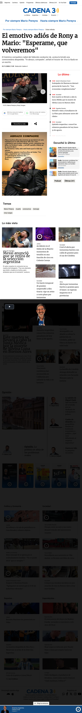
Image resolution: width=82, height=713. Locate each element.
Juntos (38, 244)
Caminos (15, 2)
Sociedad (58, 94)
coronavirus (27, 209)
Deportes (7, 2)
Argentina (35, 15)
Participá (73, 3)
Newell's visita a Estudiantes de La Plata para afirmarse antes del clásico (65, 113)
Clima (61, 282)
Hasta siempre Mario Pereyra (58, 20)
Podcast (57, 181)
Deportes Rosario (61, 108)
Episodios (61, 156)
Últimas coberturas (41, 2)
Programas (29, 2)
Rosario (53, 15)
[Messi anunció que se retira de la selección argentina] (17, 237)
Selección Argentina (8, 251)
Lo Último (27, 15)
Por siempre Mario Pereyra (22, 20)
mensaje (36, 209)
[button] (43, 91)
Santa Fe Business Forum (63, 81)
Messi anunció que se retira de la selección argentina (16, 257)
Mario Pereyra (9, 209)
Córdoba (44, 15)
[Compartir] (35, 124)
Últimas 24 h (53, 2)
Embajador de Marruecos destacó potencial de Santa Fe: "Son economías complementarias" (65, 86)
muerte (18, 209)
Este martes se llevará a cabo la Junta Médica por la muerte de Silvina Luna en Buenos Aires (64, 100)
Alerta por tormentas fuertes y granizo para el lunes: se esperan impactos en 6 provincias (69, 290)
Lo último (64, 74)
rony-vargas (8, 213)
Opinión (22, 2)
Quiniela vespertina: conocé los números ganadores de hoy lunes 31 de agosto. (65, 127)
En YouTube (62, 2)
